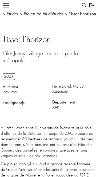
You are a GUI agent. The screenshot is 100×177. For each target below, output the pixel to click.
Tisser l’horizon (82, 13)
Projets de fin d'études (43, 13)
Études (12, 13)
